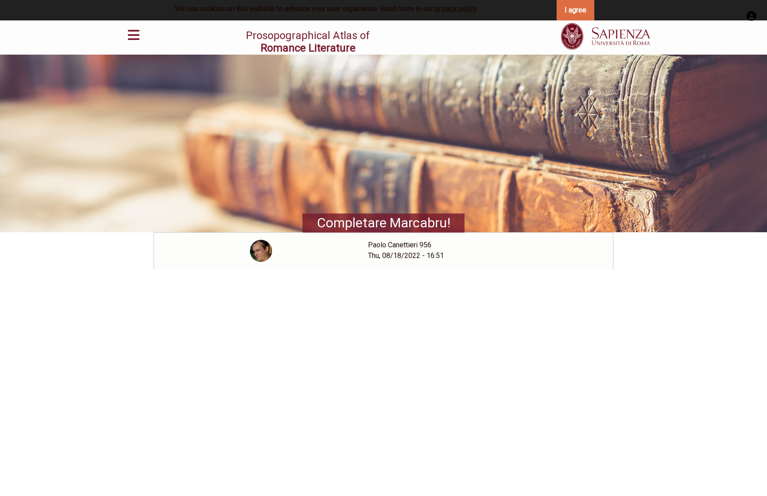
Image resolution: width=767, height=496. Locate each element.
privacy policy (456, 8)
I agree (575, 10)
